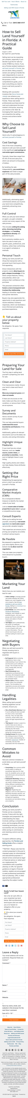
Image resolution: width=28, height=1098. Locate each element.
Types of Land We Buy (10, 1029)
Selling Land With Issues (17, 1033)
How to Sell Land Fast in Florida (14, 1039)
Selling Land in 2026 (9, 1041)
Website (5, 997)
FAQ (16, 1043)
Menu (4, 25)
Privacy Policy (20, 1041)
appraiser (5, 524)
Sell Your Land (6, 1)
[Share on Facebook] (3, 886)
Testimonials (14, 4)
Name (5, 985)
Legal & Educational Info (14, 1037)
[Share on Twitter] (6, 886)
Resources (7, 1033)
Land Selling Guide (19, 1031)
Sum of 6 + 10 (7, 1013)
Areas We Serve (8, 1031)
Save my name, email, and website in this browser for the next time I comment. (13, 1008)
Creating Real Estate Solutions (14, 1065)
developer (20, 606)
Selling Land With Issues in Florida (14, 8)
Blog (20, 1043)
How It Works (15, 1)
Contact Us (20, 1029)
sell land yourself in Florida (11, 68)
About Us (23, 1)
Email (4, 991)
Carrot (14, 1096)
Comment (6, 963)
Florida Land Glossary (14, 1035)
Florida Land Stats (14, 1046)
